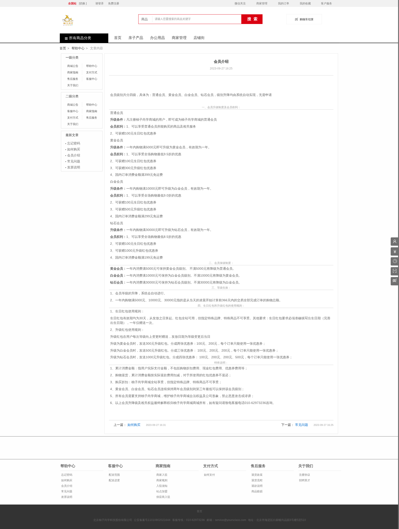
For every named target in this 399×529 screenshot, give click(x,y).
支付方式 (91, 72)
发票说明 (73, 167)
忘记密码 (73, 143)
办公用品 (157, 38)
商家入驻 (161, 474)
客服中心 (91, 79)
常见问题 (73, 161)
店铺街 (199, 38)
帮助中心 (78, 48)
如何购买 (73, 149)
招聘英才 (304, 480)
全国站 (72, 3)
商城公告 (72, 66)
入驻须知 (161, 485)
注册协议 (304, 474)
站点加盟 (161, 491)
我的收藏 (305, 3)
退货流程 (257, 480)
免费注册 (113, 3)
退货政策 (257, 474)
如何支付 (209, 474)
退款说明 (257, 485)
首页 (117, 38)
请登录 (99, 3)
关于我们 (72, 85)
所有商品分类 (80, 38)
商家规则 (161, 480)
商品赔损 (257, 491)
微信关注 (240, 3)
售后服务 (72, 79)
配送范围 (114, 474)
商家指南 (72, 72)
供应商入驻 (163, 497)
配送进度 (114, 480)
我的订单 (283, 3)
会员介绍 (73, 155)
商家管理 (261, 3)
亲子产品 (135, 38)
